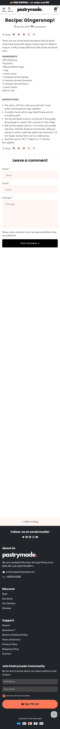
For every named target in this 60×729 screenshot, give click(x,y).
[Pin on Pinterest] (24, 35)
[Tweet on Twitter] (19, 35)
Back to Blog (30, 521)
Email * (5, 183)
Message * (7, 197)
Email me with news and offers (18, 696)
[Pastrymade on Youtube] (37, 536)
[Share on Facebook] (14, 35)
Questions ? (8, 630)
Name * (6, 168)
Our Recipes (9, 603)
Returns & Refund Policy (15, 635)
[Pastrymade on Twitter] (23, 536)
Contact (6, 654)
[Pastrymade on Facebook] (27, 536)
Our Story (7, 599)
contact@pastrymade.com (18, 572)
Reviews (6, 608)
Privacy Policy (9, 644)
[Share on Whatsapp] (29, 35)
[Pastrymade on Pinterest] (30, 536)
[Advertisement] (30, 385)
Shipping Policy (10, 649)
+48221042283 (12, 577)
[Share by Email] (34, 35)
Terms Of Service (11, 640)
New (4, 594)
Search (6, 625)
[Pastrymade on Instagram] (33, 536)
